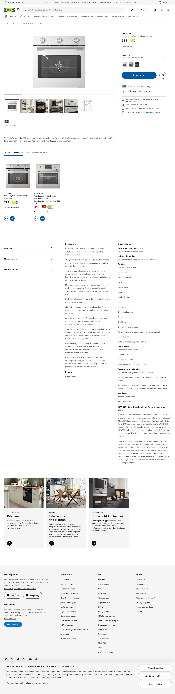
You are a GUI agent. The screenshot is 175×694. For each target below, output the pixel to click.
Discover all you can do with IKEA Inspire (20, 588)
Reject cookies (155, 684)
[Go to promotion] (21, 10)
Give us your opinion (68, 638)
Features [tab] (8, 248)
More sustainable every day (108, 620)
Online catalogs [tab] (40, 16)
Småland (139, 611)
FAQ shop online (66, 607)
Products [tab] (12, 16)
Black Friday (102, 643)
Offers (100, 607)
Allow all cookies (155, 668)
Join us (100, 589)
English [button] (165, 2)
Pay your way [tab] (102, 16)
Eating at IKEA (75, 2)
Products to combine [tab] (14, 152)
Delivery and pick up (143, 584)
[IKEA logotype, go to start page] (9, 10)
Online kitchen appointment (101, 2)
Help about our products (70, 598)
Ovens (41, 23)
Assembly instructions (69, 620)
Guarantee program (68, 616)
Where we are (103, 584)
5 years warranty (9, 126)
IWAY (100, 647)
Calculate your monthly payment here (139, 91)
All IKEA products (104, 593)
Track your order (66, 584)
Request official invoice (69, 593)
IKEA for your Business (62, 2)
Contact (136, 2)
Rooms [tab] (27, 16)
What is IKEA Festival (106, 652)
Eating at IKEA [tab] (118, 16)
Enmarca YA (86, 2)
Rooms (14, 23)
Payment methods (67, 589)
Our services (140, 580)
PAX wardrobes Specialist (145, 598)
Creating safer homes (106, 625)
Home (6, 23)
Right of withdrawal (68, 611)
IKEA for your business (106, 616)
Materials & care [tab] (11, 269)
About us (101, 580)
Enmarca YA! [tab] (133, 16)
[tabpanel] (118, 356)
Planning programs (143, 602)
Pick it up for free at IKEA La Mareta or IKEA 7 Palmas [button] (143, 109)
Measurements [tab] (10, 259)
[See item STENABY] (18, 176)
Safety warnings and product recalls (74, 629)
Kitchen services (142, 589)
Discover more (10, 618)
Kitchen (22, 23)
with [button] (138, 86)
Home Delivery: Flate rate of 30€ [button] (136, 105)
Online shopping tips (68, 602)
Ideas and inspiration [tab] (68, 16)
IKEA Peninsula (104, 638)
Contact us (64, 580)
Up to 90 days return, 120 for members (143, 112)
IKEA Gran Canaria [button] (14, 2)
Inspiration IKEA (104, 602)
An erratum (64, 634)
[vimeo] (24, 659)
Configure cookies (153, 676)
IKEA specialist (141, 593)
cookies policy (41, 683)
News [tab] (53, 16)
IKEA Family (48, 2)
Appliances (31, 23)
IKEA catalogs (103, 598)
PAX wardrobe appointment (122, 2)
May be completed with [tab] (36, 152)
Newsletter (102, 629)
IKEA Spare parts (66, 625)
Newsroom (102, 634)
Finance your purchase (144, 607)
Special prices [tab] (87, 16)
